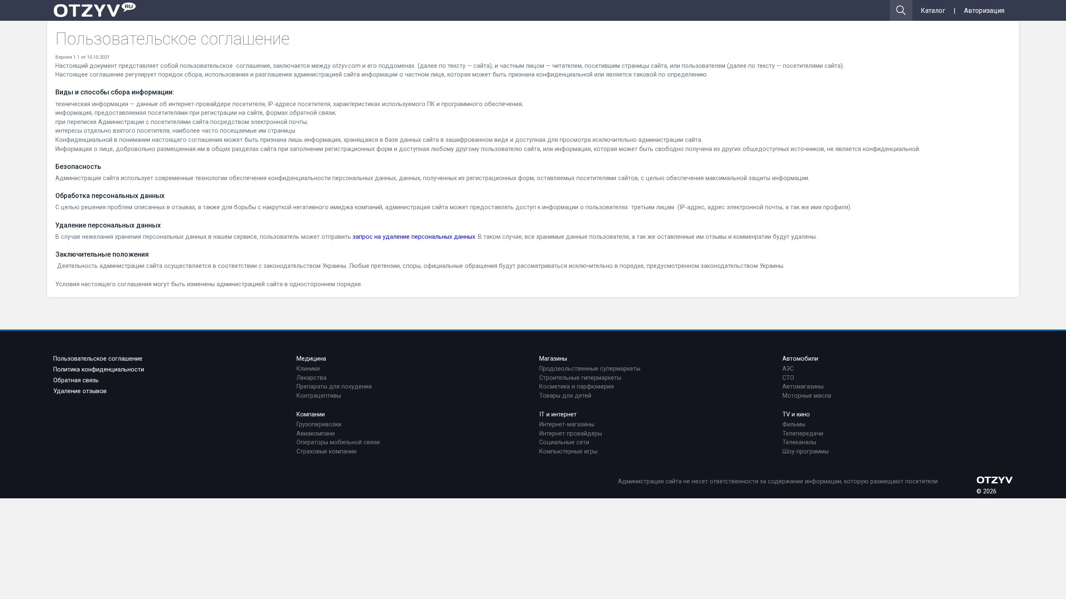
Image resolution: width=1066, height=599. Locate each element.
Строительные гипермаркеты (580, 377)
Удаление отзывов (80, 391)
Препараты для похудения (334, 386)
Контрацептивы (318, 395)
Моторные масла (806, 395)
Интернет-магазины (566, 424)
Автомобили (800, 358)
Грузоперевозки (318, 424)
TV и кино (796, 414)
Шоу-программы (805, 451)
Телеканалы (799, 442)
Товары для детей (565, 395)
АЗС (788, 368)
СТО (788, 377)
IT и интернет (558, 414)
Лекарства (311, 377)
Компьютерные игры (568, 451)
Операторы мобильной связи (338, 442)
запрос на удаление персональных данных (414, 236)
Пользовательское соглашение (97, 358)
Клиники (308, 368)
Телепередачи (802, 433)
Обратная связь (76, 380)
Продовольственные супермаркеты (589, 368)
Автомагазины (803, 386)
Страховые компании (326, 451)
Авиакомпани (315, 433)
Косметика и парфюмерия (576, 386)
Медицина (311, 358)
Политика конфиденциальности (98, 369)
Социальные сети (564, 442)
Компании (310, 414)
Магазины (553, 358)
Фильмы (793, 424)
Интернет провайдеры (570, 433)
